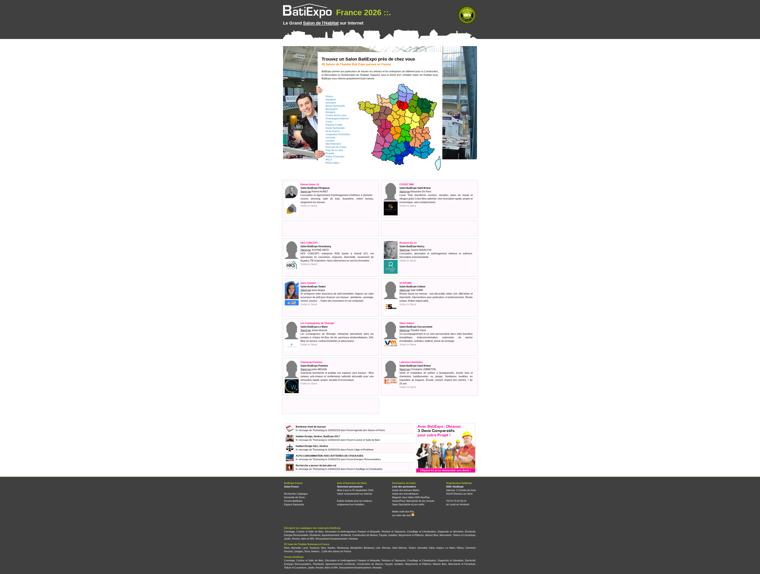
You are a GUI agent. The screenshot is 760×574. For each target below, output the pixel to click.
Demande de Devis (294, 497)
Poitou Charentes (335, 156)
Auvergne (331, 102)
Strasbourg (343, 547)
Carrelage (289, 531)
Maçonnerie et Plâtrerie (411, 535)
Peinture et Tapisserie (394, 531)
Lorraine (330, 140)
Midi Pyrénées (333, 144)
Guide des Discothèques (405, 493)
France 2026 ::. (362, 12)
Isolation (392, 535)
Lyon (305, 547)
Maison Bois (431, 535)
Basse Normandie (335, 106)
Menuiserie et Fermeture (461, 564)
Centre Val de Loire (336, 115)
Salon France (291, 486)
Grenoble (422, 547)
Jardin (287, 538)
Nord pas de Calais (336, 147)
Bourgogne (332, 109)
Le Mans (450, 547)
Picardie (330, 153)
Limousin (330, 137)
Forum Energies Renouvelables (364, 459)
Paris (287, 547)
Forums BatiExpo (293, 501)
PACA (329, 159)
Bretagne (330, 112)
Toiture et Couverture (464, 535)
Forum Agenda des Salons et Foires (366, 430)
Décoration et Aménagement (340, 531)
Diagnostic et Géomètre (451, 531)
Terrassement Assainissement (331, 538)
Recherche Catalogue (296, 493)
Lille (378, 547)
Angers (440, 547)
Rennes (386, 547)
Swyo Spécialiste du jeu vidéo (408, 504)
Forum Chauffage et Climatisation (365, 469)
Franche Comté (334, 125)
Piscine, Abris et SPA (303, 538)
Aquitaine (331, 99)
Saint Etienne (399, 547)
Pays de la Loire (334, 150)
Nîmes (460, 547)
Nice (323, 547)
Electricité (470, 531)
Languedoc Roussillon (338, 134)
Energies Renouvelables (297, 564)
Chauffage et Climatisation (421, 531)
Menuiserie (446, 535)
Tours (307, 551)
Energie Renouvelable (296, 535)
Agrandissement (330, 535)
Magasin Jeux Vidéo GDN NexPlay (411, 497)
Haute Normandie (335, 128)
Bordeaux (369, 547)
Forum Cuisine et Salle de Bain (363, 440)
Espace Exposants (294, 504)
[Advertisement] (330, 228)
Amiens (315, 551)
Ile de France (333, 131)
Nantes (331, 547)
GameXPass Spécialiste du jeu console (413, 501)
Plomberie (315, 535)
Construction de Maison (365, 535)
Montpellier (356, 547)
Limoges (298, 551)
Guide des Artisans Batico (406, 490)
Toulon (412, 547)
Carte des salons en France (336, 551)
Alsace (329, 96)
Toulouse (314, 547)
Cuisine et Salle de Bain (309, 531)
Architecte (345, 535)
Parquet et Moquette (369, 531)
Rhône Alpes (332, 163)
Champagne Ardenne (337, 118)
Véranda (353, 538)
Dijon (432, 547)
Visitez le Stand (308, 205)
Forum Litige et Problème (360, 449)
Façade (383, 535)
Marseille (296, 547)
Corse (329, 121)
